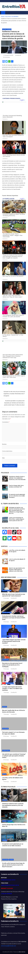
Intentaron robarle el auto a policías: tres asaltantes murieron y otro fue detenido (17, 478)
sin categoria (5, 728)
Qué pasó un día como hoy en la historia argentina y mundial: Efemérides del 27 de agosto (14, 393)
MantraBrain (22, 952)
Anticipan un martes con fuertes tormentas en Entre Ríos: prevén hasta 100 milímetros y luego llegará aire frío (17, 510)
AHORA (4, 683)
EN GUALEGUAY (5, 659)
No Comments (6, 57)
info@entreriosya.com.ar (8, 879)
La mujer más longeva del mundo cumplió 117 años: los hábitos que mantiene (12, 688)
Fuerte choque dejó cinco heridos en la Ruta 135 (16, 486)
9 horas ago (6, 781)
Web (3, 458)
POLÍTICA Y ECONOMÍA (7, 29)
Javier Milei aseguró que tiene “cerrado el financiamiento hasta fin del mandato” (14, 641)
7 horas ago (6, 692)
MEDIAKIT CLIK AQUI (7, 888)
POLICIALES (5, 800)
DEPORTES (5, 706)
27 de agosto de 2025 (8, 55)
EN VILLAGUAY (5, 859)
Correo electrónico (7, 451)
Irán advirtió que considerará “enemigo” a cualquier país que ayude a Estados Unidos (14, 755)
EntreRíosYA (18, 55)
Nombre (4, 444)
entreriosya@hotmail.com (8, 946)
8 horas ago (6, 736)
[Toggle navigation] (7, 12)
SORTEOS (4, 774)
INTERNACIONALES (9, 683)
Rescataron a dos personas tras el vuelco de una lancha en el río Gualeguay (12, 664)
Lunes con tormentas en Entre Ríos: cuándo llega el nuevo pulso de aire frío (16, 519)
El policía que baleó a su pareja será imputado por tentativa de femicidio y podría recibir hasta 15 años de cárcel (14, 403)
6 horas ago (6, 598)
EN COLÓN (4, 821)
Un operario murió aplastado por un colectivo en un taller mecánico (17, 496)
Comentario (5, 422)
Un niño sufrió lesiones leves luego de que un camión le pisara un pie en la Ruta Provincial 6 (13, 864)
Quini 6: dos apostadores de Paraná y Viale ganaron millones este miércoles (17, 569)
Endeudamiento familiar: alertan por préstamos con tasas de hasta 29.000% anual (13, 617)
